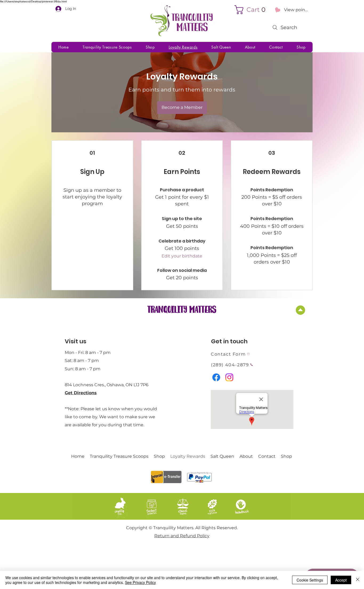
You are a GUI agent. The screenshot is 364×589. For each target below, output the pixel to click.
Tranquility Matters (182, 309)
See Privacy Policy (140, 582)
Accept (341, 580)
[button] (252, 9)
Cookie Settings (310, 580)
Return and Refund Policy (181, 535)
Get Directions (81, 392)
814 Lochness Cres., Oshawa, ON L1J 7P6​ (106, 384)
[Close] (357, 580)
